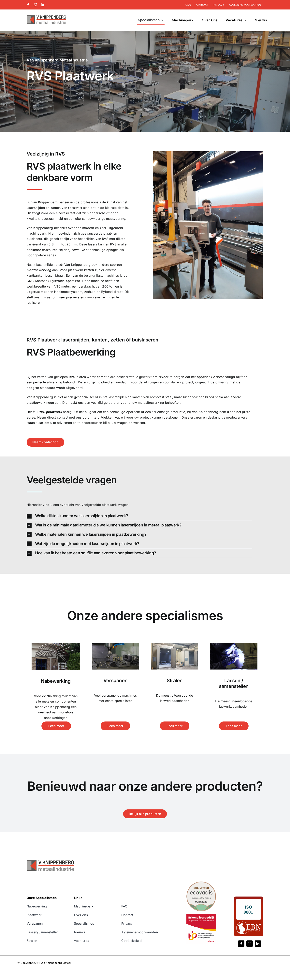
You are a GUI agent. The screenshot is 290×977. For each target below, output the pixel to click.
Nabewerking (37, 906)
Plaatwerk (34, 915)
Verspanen (35, 923)
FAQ (124, 906)
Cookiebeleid (131, 941)
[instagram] (35, 4)
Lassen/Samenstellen (43, 932)
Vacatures (81, 941)
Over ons (81, 915)
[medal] (201, 883)
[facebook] (28, 4)
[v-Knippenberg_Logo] (46, 17)
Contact (127, 915)
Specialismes (84, 923)
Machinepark (84, 906)
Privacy (127, 923)
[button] (139, 516)
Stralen (32, 941)
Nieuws (79, 932)
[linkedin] (42, 4)
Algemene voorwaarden (139, 932)
